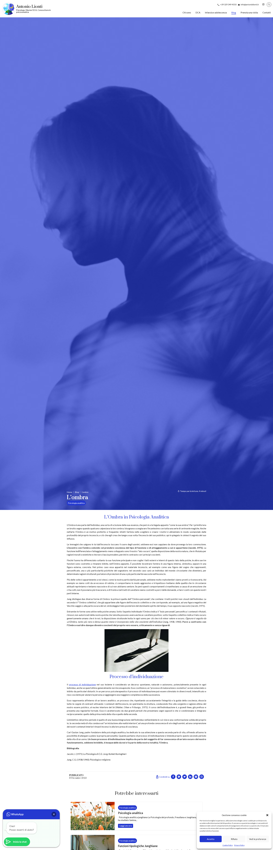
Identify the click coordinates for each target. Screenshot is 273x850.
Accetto (210, 839)
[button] (267, 815)
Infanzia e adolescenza (216, 12)
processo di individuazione (82, 684)
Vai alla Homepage (32, 8)
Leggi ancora (93, 816)
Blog (233, 12)
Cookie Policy (228, 845)
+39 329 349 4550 (228, 4)
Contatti (266, 12)
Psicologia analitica (76, 503)
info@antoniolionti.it (250, 4)
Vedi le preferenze (257, 839)
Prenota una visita (249, 12)
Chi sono (187, 12)
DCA (198, 12)
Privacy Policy (239, 845)
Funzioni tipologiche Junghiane (138, 846)
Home (69, 492)
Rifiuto (234, 839)
